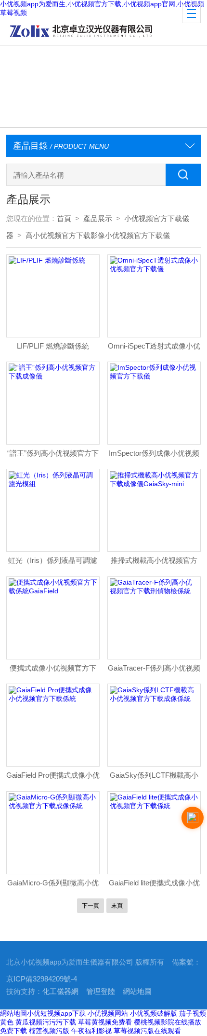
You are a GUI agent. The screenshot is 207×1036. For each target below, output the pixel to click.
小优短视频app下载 (56, 1013)
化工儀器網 (60, 991)
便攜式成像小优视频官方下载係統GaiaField (53, 670)
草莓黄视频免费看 (105, 1022)
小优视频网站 (108, 1013)
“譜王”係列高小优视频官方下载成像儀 (53, 455)
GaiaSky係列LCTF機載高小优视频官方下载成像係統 (154, 777)
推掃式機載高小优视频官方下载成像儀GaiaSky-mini (154, 563)
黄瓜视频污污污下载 (45, 1022)
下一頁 (90, 905)
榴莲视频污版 (49, 1031)
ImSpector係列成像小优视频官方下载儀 (154, 455)
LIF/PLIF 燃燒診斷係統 (53, 346)
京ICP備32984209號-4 (41, 979)
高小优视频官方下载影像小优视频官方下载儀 (98, 235)
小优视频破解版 (153, 1013)
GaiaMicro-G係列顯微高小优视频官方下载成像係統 (53, 885)
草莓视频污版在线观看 (147, 1031)
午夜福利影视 (91, 1031)
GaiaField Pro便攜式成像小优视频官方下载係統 (53, 777)
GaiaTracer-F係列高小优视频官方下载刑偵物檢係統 (154, 670)
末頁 (117, 905)
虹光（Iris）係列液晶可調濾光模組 (52, 563)
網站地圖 (137, 991)
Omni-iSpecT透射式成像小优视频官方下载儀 (154, 348)
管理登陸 (100, 991)
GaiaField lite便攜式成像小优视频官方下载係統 (154, 885)
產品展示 (97, 219)
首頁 (64, 219)
